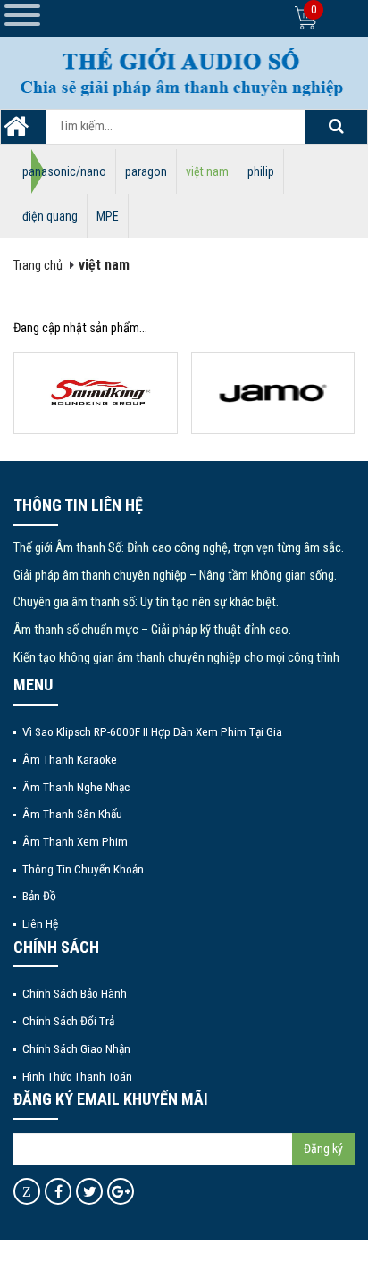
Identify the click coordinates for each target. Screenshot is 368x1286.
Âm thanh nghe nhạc (76, 787)
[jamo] (273, 393)
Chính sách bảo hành (74, 993)
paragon (146, 171)
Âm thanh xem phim (75, 841)
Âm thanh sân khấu (72, 813)
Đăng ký (323, 1148)
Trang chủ (38, 265)
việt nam (207, 171)
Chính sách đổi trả (68, 1021)
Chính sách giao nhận (76, 1048)
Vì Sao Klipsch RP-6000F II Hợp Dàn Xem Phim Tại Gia (152, 731)
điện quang (50, 216)
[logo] (184, 71)
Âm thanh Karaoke (69, 759)
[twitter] (89, 1191)
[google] (121, 1191)
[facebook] (58, 1191)
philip (260, 171)
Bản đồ (39, 896)
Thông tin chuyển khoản (83, 869)
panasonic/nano (64, 171)
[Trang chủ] (16, 131)
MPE (107, 216)
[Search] (336, 127)
